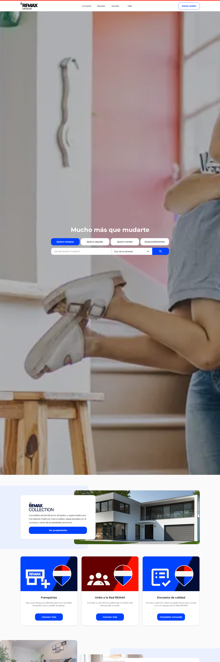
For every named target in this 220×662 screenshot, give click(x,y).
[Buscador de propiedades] (160, 251)
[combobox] (81, 251)
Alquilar (101, 6)
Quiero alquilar (95, 241)
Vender (115, 6)
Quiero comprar (65, 241)
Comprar (86, 6)
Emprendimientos (155, 241)
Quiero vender (125, 241)
